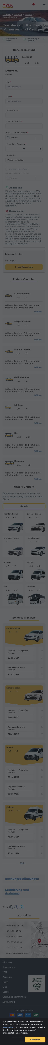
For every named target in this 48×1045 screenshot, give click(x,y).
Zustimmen (35, 1039)
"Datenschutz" (9, 1027)
